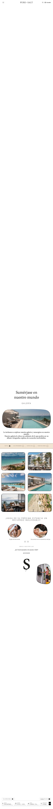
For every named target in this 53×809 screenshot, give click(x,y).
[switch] (13, 799)
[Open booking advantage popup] (49, 799)
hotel (6, 445)
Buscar (50, 803)
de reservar (44, 799)
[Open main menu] (3, 2)
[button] (43, 2)
